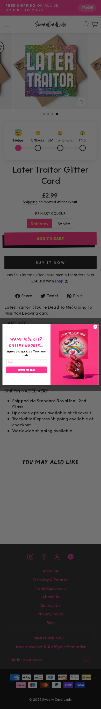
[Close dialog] (95, 327)
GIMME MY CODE (26, 370)
